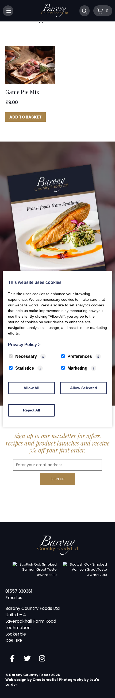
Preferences (79, 356)
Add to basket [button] (25, 117)
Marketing (77, 368)
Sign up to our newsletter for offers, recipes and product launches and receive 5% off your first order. (57, 443)
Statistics (24, 368)
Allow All (31, 388)
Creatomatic (44, 679)
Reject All (31, 410)
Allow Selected (83, 388)
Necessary (26, 356)
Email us (13, 598)
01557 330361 (18, 591)
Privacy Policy (24, 344)
